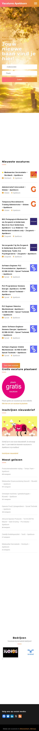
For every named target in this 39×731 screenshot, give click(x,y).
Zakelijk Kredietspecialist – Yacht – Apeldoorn (18, 534)
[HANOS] (9, 652)
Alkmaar (33, 729)
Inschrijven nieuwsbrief (10, 453)
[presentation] (2, 658)
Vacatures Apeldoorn (14, 3)
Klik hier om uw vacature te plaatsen (15, 404)
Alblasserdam (24, 729)
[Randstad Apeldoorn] (29, 652)
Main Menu (35, 3)
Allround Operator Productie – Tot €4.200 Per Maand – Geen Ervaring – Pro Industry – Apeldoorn (18, 522)
